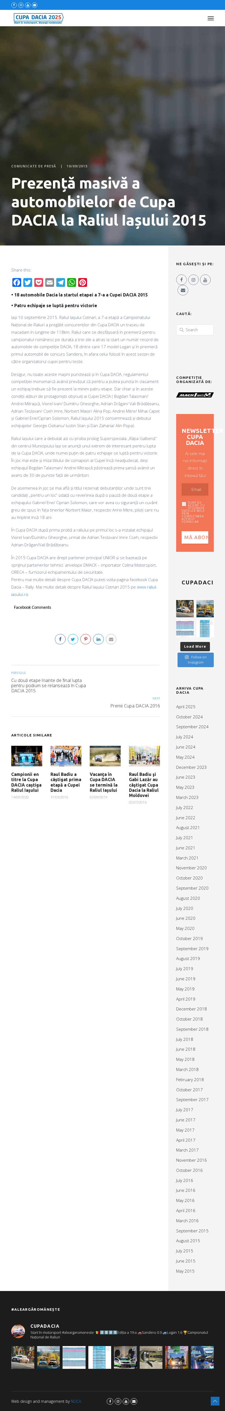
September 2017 (192, 1099)
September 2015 (192, 1230)
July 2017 (184, 1109)
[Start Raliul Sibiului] (125, 1357)
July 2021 (184, 837)
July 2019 (184, 968)
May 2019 (185, 989)
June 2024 (185, 747)
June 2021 (185, 847)
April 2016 (185, 1210)
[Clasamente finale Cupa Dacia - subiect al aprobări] (184, 628)
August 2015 (188, 1240)
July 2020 (184, 908)
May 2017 (185, 1130)
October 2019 (189, 938)
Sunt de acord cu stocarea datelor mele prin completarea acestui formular (193, 512)
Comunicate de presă (33, 166)
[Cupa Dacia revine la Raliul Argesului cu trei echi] (176, 1357)
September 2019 (192, 948)
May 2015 (185, 1271)
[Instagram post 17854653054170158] (202, 1357)
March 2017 (187, 1150)
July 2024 (184, 736)
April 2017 (185, 1140)
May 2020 (185, 928)
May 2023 (185, 787)
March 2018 (187, 1069)
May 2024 (185, 757)
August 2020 (188, 898)
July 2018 (184, 1039)
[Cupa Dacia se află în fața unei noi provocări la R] (205, 628)
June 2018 (185, 1049)
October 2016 (189, 1170)
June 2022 (185, 817)
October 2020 (189, 878)
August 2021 (188, 827)
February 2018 (190, 1079)
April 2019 (185, 999)
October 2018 (189, 1019)
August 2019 (188, 958)
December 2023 (191, 767)
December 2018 (191, 1009)
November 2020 (191, 867)
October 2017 (189, 1089)
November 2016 (191, 1160)
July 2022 (184, 807)
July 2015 (184, 1250)
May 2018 (185, 1059)
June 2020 (185, 918)
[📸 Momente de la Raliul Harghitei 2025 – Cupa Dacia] (184, 608)
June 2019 (185, 978)
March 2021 (187, 858)
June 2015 (185, 1261)
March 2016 (187, 1220)
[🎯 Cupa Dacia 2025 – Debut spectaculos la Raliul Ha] (205, 608)
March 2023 (187, 797)
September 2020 (192, 888)
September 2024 (192, 726)
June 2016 (185, 1190)
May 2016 (185, 1200)
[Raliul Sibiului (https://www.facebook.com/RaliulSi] (151, 1357)
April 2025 (185, 706)
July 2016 (184, 1180)
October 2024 (189, 716)
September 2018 (192, 1029)
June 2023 (185, 777)
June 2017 (185, 1119)
